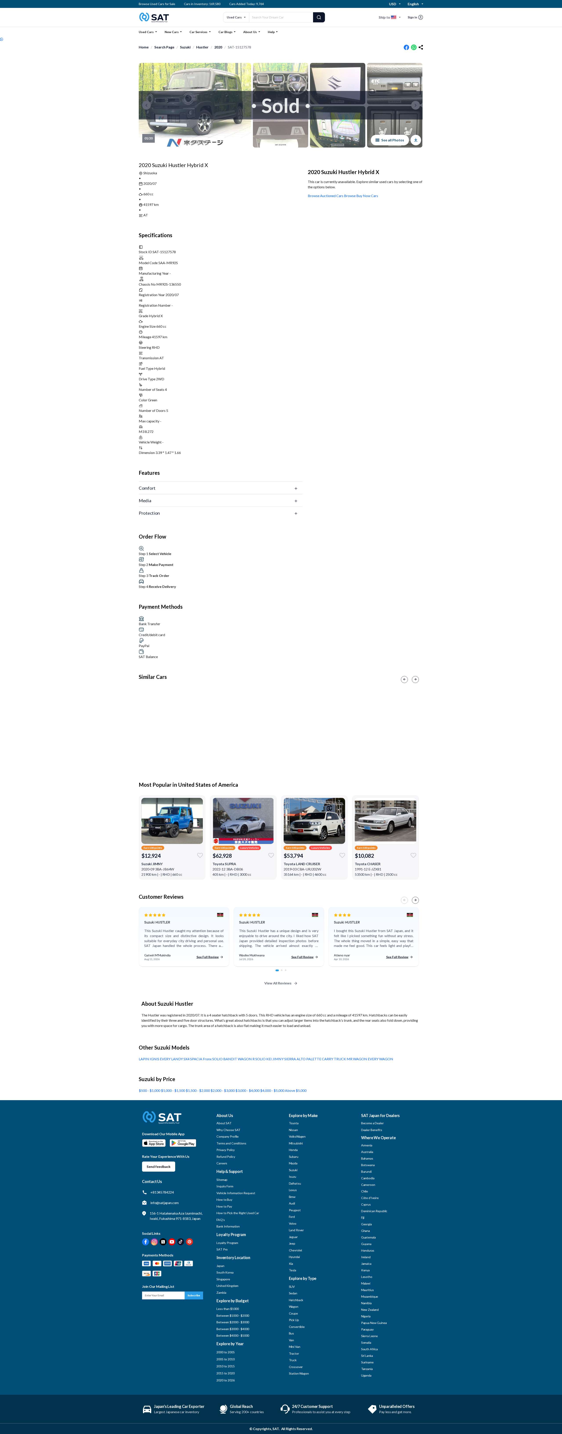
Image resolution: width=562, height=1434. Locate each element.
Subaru (293, 1156)
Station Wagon (299, 1373)
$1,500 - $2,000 (198, 1090)
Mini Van (294, 1347)
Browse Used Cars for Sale (157, 4)
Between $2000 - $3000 (232, 1322)
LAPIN (144, 1059)
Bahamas (367, 1158)
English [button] (413, 4)
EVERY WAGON (380, 1059)
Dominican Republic (374, 1211)
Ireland (366, 1257)
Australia (367, 1152)
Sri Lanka (367, 1355)
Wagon (293, 1306)
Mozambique (369, 1296)
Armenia (366, 1145)
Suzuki (185, 47)
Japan (220, 1266)
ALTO (301, 1059)
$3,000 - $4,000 (247, 1090)
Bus (291, 1333)
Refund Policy (225, 1156)
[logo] (162, 1121)
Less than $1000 (227, 1309)
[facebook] (406, 47)
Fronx (207, 1059)
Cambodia (368, 1178)
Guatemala (368, 1237)
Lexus (293, 1190)
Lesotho (366, 1277)
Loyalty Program (227, 1243)
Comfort (147, 488)
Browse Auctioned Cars (325, 196)
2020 (218, 47)
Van (291, 1340)
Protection (149, 513)
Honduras (367, 1250)
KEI (269, 1059)
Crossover (296, 1367)
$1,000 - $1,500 (173, 1090)
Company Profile (227, 1136)
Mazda (293, 1163)
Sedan (293, 1293)
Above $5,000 (295, 1090)
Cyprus (366, 1204)
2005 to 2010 (225, 1359)
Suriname (367, 1362)
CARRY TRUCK (334, 1059)
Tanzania (367, 1369)
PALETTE (314, 1059)
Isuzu (292, 1176)
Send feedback (159, 1166)
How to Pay (224, 1206)
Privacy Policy (225, 1150)
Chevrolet (296, 1250)
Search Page (164, 47)
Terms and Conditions (231, 1143)
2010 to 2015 (225, 1366)
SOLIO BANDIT (225, 1059)
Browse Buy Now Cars (361, 196)
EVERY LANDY (172, 1059)
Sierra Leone (369, 1336)
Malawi (365, 1283)
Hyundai (294, 1257)
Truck (293, 1360)
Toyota (294, 1123)
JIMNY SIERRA (284, 1059)
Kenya (365, 1270)
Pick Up (294, 1320)
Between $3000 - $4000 (232, 1329)
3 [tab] (288, 972)
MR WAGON (357, 1059)
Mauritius (367, 1290)
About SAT (224, 1123)
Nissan (293, 1130)
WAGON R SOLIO (252, 1059)
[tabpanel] (184, 937)
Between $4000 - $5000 (232, 1335)
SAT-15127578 (239, 47)
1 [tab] (278, 972)
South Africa (369, 1349)
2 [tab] (284, 972)
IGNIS (155, 1059)
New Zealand (370, 1309)
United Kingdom (227, 1286)
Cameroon (368, 1185)
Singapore (223, 1279)
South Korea (224, 1272)
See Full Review (207, 957)
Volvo (292, 1223)
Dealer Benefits (371, 1130)
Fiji (362, 1217)
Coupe (293, 1313)
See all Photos (392, 140)
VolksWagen (297, 1136)
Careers (221, 1163)
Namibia (366, 1303)
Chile (364, 1191)
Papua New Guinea (374, 1323)
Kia (291, 1263)
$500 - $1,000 (150, 1090)
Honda (293, 1150)
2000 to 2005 (225, 1352)
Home (144, 47)
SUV (292, 1286)
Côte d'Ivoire (370, 1198)
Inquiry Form (224, 1186)
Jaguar (293, 1237)
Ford (292, 1217)
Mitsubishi (296, 1143)
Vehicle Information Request (235, 1193)
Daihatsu (295, 1183)
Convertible (297, 1327)
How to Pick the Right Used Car (237, 1213)
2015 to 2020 (225, 1373)
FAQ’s (220, 1220)
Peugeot (295, 1210)
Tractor (294, 1353)
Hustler (202, 47)
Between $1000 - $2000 (232, 1315)
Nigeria (366, 1316)
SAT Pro (222, 1249)
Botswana (368, 1165)
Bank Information (228, 1226)
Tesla (292, 1270)
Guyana (366, 1244)
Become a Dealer (372, 1123)
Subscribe (193, 1295)
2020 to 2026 (225, 1380)
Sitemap (221, 1179)
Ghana (365, 1231)
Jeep (292, 1243)
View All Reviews (278, 983)
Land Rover (296, 1230)
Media (145, 500)
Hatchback (296, 1300)
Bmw (292, 1197)
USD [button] (392, 4)
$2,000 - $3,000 (223, 1090)
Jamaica (366, 1263)
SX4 (187, 1059)
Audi (292, 1203)
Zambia (221, 1292)
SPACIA (196, 1059)
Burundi (366, 1171)
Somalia (366, 1342)
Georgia (366, 1224)
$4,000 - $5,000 (272, 1090)
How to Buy (224, 1199)
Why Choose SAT (228, 1130)
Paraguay (367, 1329)
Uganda (366, 1375)
